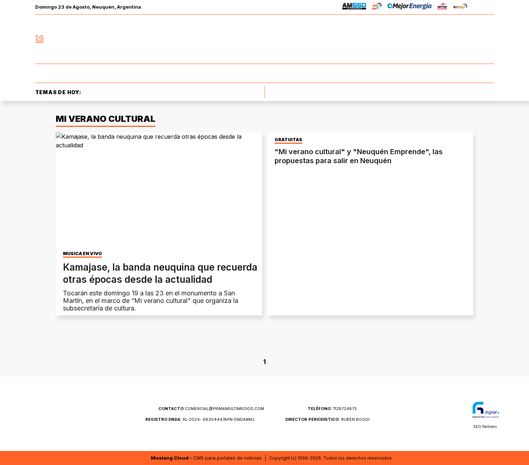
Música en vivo (82, 254)
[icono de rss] (488, 39)
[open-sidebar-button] (39, 39)
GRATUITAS (288, 140)
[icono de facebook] (441, 39)
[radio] (354, 7)
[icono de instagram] (472, 39)
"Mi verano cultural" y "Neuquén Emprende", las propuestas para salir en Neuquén (359, 156)
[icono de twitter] (456, 39)
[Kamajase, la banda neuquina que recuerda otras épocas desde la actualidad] (159, 190)
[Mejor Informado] (264, 39)
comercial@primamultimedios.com (211, 408)
